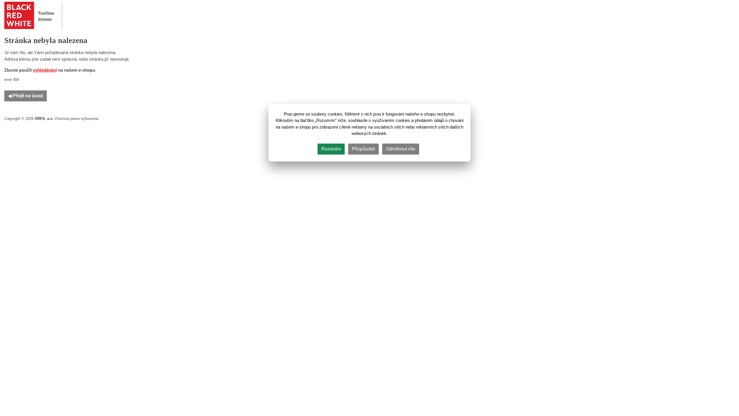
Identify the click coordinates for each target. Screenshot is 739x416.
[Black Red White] (33, 15)
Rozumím (331, 148)
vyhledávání (45, 70)
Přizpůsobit (363, 148)
